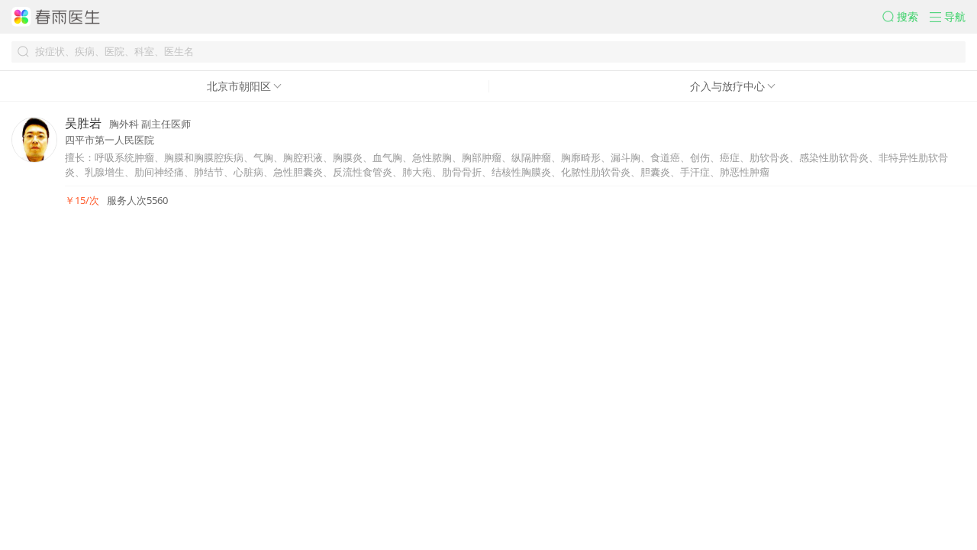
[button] (906, 16)
